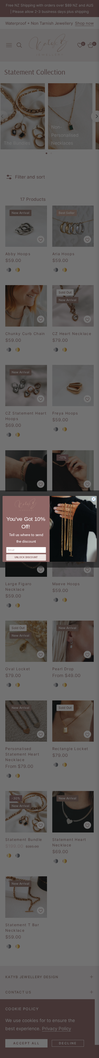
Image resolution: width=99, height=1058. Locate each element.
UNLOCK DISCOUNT (25, 557)
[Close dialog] (93, 499)
